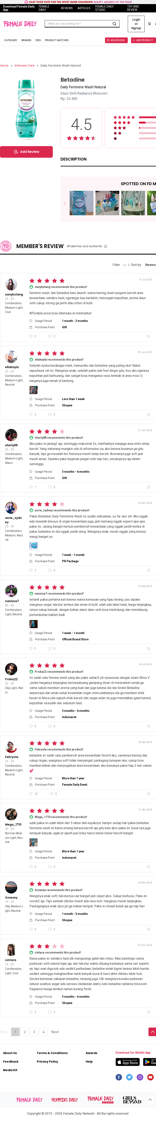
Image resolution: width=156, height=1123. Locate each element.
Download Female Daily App (19, 8)
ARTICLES (84, 8)
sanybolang (14, 294)
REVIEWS (67, 8)
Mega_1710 (13, 824)
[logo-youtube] (150, 1078)
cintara (10, 960)
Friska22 (11, 679)
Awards (91, 1053)
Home (4, 65)
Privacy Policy (47, 1062)
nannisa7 (12, 601)
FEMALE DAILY (44, 8)
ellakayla (12, 367)
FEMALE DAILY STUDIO (104, 8)
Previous (68, 203)
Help (89, 1062)
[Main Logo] (20, 24)
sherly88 (11, 445)
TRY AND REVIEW (133, 8)
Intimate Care (25, 65)
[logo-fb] (119, 1078)
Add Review (29, 151)
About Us (10, 1053)
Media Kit (10, 1070)
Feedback (10, 1062)
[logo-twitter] (129, 1078)
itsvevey (11, 898)
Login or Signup (136, 23)
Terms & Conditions (52, 1053)
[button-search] (114, 23)
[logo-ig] (140, 1078)
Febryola (11, 757)
